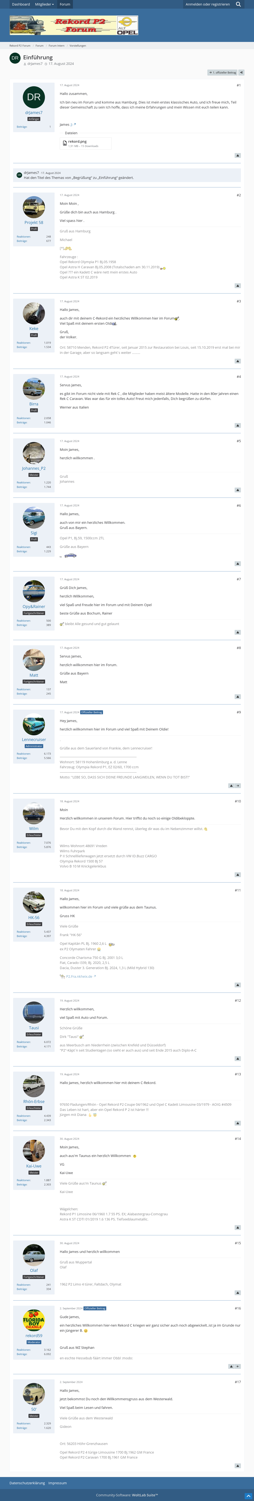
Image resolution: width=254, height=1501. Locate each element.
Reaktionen (23, 236)
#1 (239, 85)
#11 (238, 890)
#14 (238, 1138)
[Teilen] (241, 72)
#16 (238, 1308)
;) (71, 124)
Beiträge (22, 126)
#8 (239, 647)
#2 (239, 195)
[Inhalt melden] (238, 155)
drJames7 (35, 63)
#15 (238, 1243)
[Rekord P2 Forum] (127, 25)
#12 (238, 1000)
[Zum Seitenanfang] (248, 1496)
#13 (238, 1074)
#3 (239, 301)
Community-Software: (127, 1495)
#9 (239, 712)
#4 (239, 376)
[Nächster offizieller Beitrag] (238, 785)
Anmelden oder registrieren (208, 4)
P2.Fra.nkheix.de (79, 976)
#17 (238, 1382)
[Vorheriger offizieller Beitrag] (238, 1366)
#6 (239, 505)
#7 (239, 579)
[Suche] (238, 4)
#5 (239, 441)
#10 (238, 801)
